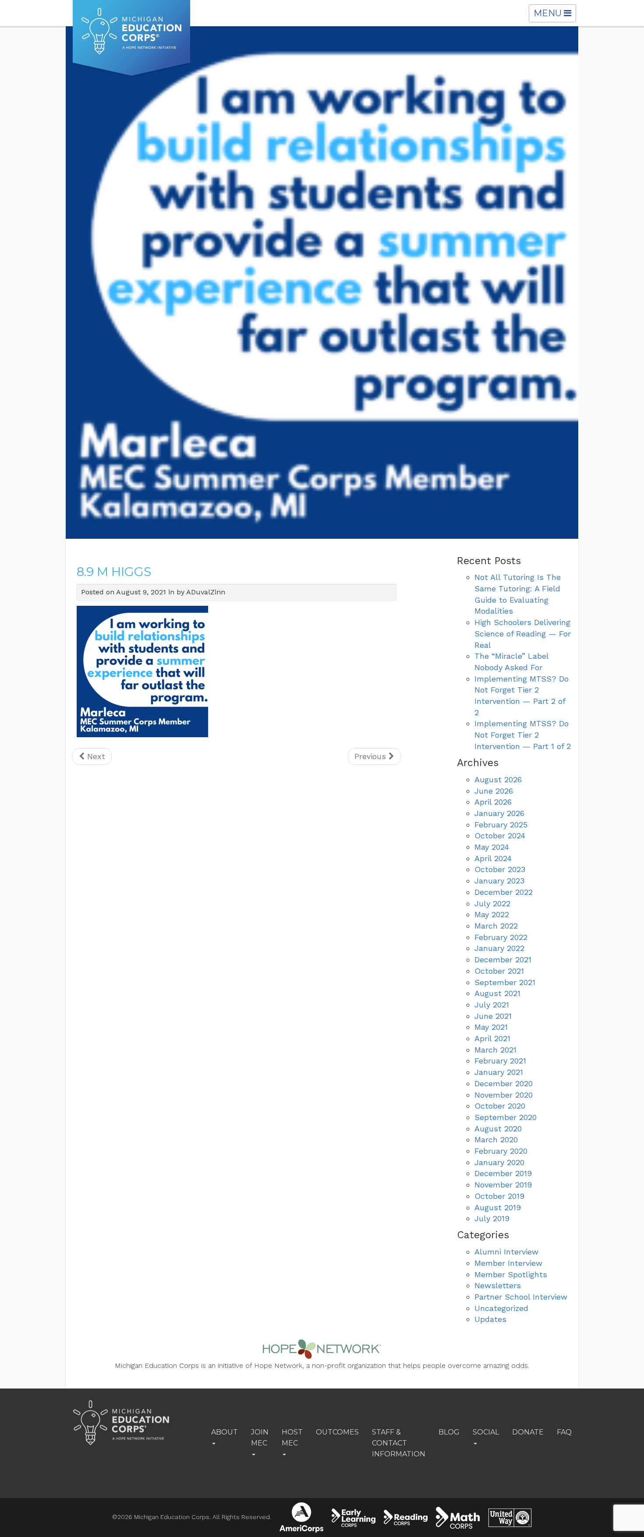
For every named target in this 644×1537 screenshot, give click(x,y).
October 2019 (499, 1196)
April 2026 (493, 801)
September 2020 (505, 1117)
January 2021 (498, 1072)
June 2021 (493, 1016)
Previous (371, 756)
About (224, 1432)
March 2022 (496, 925)
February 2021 (500, 1060)
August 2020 (498, 1128)
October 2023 (499, 869)
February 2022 (500, 937)
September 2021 (504, 982)
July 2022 (492, 903)
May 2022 (491, 914)
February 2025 (500, 824)
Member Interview (508, 1263)
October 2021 (499, 970)
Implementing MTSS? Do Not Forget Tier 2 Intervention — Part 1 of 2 (522, 734)
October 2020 (499, 1105)
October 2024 (499, 835)
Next (95, 756)
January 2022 (499, 948)
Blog (449, 1432)
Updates (490, 1319)
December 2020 (503, 1083)
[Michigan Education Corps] (131, 38)
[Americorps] (301, 1517)
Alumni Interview (506, 1251)
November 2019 (503, 1184)
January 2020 (499, 1162)
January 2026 (499, 813)
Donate (528, 1432)
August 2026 (498, 779)
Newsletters (497, 1285)
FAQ (564, 1432)
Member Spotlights (510, 1274)
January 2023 (499, 880)
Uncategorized (501, 1308)
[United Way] (510, 1518)
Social (486, 1432)
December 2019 (503, 1173)
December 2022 (503, 892)
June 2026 (493, 790)
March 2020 (496, 1139)
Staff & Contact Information (398, 1443)
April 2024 (493, 858)
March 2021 (495, 1049)
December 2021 (502, 959)
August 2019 (497, 1207)
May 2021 (491, 1027)
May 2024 (491, 847)
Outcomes (337, 1432)
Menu (554, 14)
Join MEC (260, 1437)
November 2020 (503, 1094)
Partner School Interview (520, 1296)
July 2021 (491, 1004)
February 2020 (500, 1150)
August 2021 (497, 993)
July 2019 (492, 1218)
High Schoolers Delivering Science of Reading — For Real (522, 633)
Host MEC (292, 1437)
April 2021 (492, 1038)
